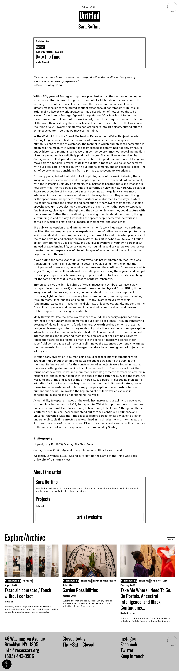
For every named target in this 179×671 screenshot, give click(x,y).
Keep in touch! (133, 656)
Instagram (129, 639)
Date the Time (48, 57)
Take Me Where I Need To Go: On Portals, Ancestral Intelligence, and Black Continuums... (145, 599)
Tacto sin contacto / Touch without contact (28, 593)
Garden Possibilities (80, 590)
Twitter (126, 650)
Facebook (128, 645)
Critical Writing (89, 7)
